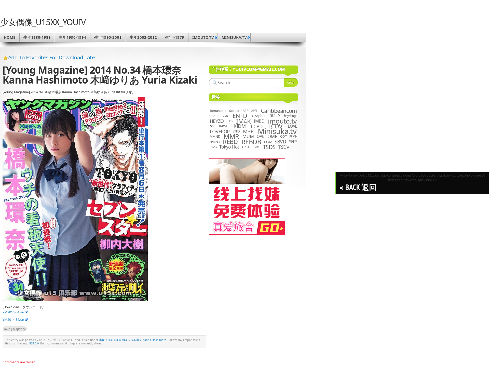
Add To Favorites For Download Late (51, 57)
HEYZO (217, 121)
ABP (245, 111)
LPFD (236, 131)
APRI (254, 111)
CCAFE (214, 116)
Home (9, 37)
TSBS (256, 146)
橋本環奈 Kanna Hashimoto (148, 340)
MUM (248, 136)
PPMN (293, 136)
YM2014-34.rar (13, 312)
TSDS (269, 147)
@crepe (234, 111)
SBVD (280, 141)
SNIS (293, 141)
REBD (230, 142)
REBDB (251, 141)
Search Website (291, 82)
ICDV (229, 121)
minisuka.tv (234, 37)
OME (272, 136)
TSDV (283, 147)
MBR (248, 131)
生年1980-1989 (37, 37)
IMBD (259, 121)
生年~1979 (174, 37)
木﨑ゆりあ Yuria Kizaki (114, 340)
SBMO (268, 141)
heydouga (290, 116)
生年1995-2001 (107, 37)
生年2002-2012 (143, 37)
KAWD (223, 126)
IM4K (243, 121)
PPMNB (214, 142)
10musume (218, 111)
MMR (231, 136)
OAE (260, 136)
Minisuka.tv (277, 131)
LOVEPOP (220, 131)
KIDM (240, 126)
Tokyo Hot (229, 147)
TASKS (213, 147)
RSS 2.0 (34, 343)
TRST (245, 146)
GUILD (274, 115)
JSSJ (212, 126)
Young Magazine (15, 329)
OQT (283, 136)
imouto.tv (203, 37)
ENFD (240, 116)
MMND (215, 136)
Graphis (258, 115)
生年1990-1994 (72, 37)
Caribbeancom (279, 110)
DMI (225, 115)
